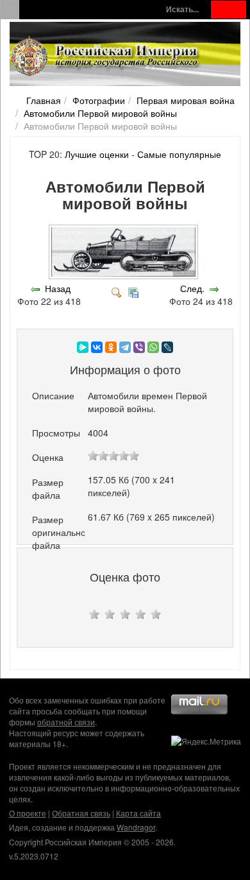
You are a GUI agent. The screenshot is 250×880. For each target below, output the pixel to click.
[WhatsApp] (153, 347)
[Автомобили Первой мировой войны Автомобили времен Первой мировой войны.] (125, 275)
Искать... (182, 9)
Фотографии (98, 100)
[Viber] (139, 347)
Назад (58, 288)
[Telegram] (125, 347)
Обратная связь (81, 812)
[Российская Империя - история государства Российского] (106, 56)
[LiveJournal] (167, 347)
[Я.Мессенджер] (82, 347)
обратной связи (66, 721)
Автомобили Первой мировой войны (100, 113)
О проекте (27, 812)
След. (192, 288)
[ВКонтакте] (97, 347)
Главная (43, 100)
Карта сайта (138, 812)
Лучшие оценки (97, 154)
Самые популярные (179, 154)
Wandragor (136, 827)
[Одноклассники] (111, 347)
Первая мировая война (186, 100)
